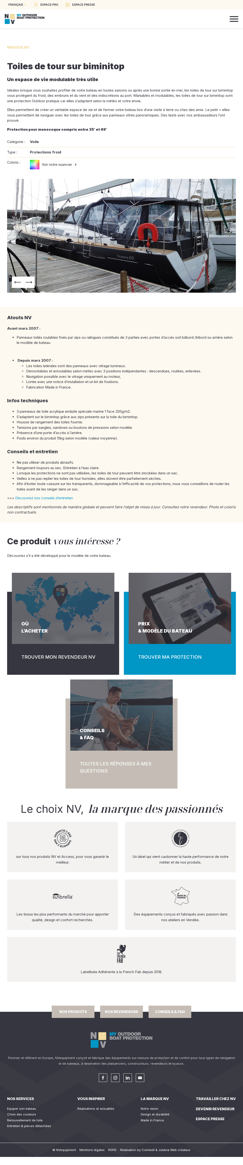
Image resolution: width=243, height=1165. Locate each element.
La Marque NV (155, 1098)
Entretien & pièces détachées (29, 1126)
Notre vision (149, 1108)
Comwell (148, 1150)
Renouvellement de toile (25, 1120)
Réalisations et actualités (95, 1108)
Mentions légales (92, 1150)
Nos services (20, 1098)
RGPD (112, 1150)
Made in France (152, 1120)
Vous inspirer (91, 1098)
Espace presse (210, 1119)
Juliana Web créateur (175, 1150)
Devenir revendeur (215, 1109)
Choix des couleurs (21, 1114)
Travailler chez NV (216, 1098)
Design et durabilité (155, 1114)
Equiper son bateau (21, 1108)
